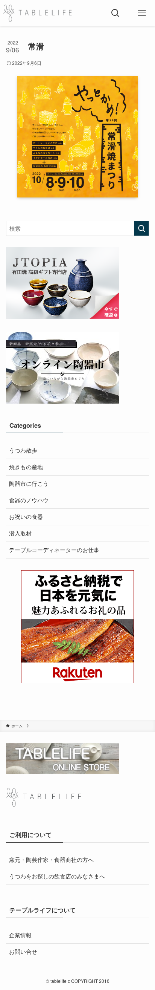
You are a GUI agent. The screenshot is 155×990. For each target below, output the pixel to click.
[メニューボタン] (142, 13)
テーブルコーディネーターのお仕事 (54, 550)
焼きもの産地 (26, 467)
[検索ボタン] (115, 13)
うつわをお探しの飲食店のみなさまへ (57, 876)
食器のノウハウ (29, 500)
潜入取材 (20, 533)
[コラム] (37, 13)
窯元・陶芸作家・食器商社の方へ (51, 859)
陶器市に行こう (29, 483)
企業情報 (20, 935)
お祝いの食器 (26, 516)
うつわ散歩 (23, 450)
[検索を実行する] (141, 228)
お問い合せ (23, 951)
